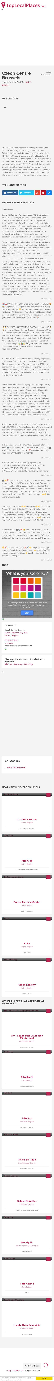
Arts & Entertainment (16, 768)
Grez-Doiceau (23, 1163)
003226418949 (11, 640)
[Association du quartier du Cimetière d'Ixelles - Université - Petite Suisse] (27, 794)
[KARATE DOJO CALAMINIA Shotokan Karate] (27, 1299)
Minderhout (23, 1042)
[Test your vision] (27, 594)
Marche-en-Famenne (23, 1246)
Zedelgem (23, 1204)
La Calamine (23, 1328)
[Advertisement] (27, 37)
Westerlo (23, 1122)
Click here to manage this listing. (19, 664)
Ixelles (28, 82)
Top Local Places (15, 1370)
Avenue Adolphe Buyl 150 (16, 633)
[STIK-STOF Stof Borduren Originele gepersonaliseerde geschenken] (27, 1093)
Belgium (5, 85)
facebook (9, 643)
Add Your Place (32, 1366)
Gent (23, 1080)
